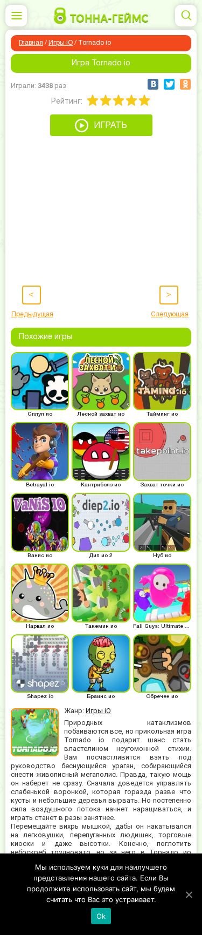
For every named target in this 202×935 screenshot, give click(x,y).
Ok (101, 916)
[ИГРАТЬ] (101, 133)
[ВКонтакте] (153, 84)
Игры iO (60, 43)
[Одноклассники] (185, 84)
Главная (31, 43)
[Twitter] (169, 84)
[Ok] (188, 894)
